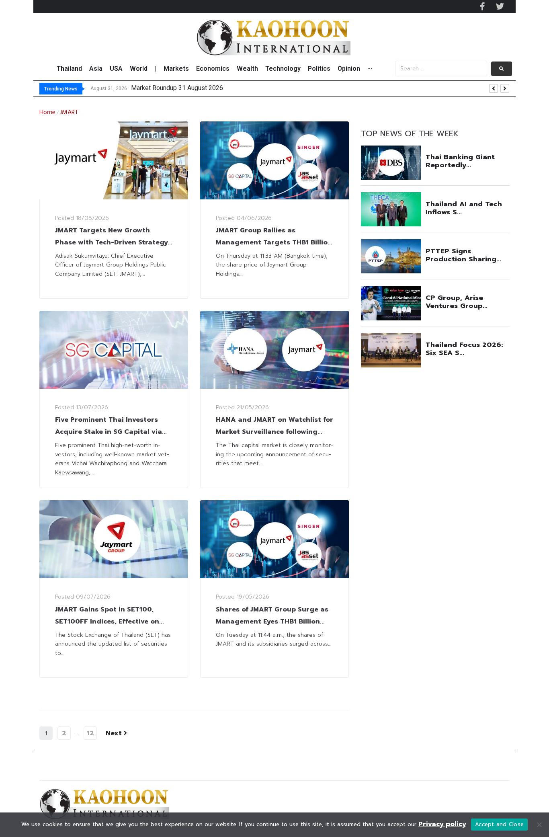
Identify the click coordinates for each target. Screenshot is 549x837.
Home (47, 113)
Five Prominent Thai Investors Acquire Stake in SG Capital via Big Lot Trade (108, 432)
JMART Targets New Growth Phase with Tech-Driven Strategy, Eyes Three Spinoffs (112, 242)
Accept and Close (499, 824)
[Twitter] (500, 6)
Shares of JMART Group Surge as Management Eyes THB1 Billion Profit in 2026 (272, 621)
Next (115, 733)
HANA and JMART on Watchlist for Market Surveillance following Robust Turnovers (274, 432)
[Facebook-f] (482, 6)
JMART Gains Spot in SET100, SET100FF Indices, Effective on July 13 (107, 621)
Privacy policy (442, 824)
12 (90, 733)
